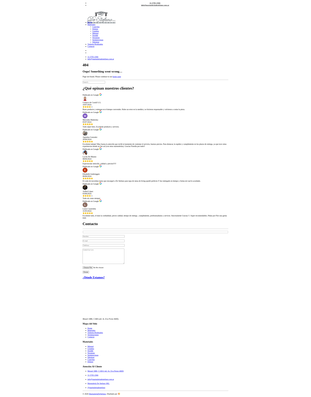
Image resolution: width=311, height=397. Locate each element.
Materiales (91, 25)
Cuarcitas (95, 27)
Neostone (96, 38)
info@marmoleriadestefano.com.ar (155, 5)
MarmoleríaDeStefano (97, 394)
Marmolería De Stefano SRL (98, 383)
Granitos (95, 31)
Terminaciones (93, 335)
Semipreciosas (97, 40)
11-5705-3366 (155, 3)
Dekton (95, 29)
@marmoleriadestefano (96, 388)
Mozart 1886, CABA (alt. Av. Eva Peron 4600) (105, 371)
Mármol (95, 33)
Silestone (95, 42)
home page (117, 77)
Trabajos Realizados (95, 44)
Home (89, 22)
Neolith (95, 35)
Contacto (90, 46)
